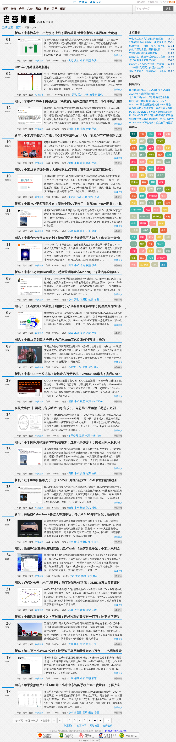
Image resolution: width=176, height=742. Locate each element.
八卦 (30, 8)
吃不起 (134, 182)
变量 (142, 161)
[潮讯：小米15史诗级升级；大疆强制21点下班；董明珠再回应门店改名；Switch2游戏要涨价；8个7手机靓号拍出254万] (30, 192)
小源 (133, 196)
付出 (156, 209)
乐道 (82, 162)
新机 (70, 401)
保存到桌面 (153, 2)
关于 (54, 8)
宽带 (159, 203)
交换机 (145, 230)
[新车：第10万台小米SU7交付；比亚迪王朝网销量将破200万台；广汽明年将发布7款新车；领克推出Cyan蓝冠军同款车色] (30, 673)
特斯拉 (83, 299)
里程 (133, 175)
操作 (163, 230)
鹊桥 (161, 223)
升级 (82, 473)
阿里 (70, 333)
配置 (82, 401)
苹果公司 (73, 435)
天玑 (74, 94)
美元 (96, 367)
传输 (153, 223)
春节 (159, 148)
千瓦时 (160, 168)
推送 (77, 576)
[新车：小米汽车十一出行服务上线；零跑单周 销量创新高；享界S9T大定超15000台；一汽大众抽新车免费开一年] (30, 55)
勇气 (155, 264)
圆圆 (151, 175)
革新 (76, 128)
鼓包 (151, 189)
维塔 (76, 541)
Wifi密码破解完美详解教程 (143, 53)
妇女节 (160, 141)
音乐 (81, 435)
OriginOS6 (136, 209)
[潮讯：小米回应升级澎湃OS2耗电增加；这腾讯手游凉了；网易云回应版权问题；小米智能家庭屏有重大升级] (30, 464)
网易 (70, 473)
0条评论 (118, 60)
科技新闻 (39, 60)
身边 (142, 258)
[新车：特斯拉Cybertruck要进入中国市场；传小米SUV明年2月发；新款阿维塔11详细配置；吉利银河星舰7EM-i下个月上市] (30, 536)
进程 (133, 161)
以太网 (134, 230)
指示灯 (160, 244)
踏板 (88, 162)
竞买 (90, 197)
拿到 (142, 148)
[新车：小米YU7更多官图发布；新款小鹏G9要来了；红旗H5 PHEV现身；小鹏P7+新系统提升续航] (30, 226)
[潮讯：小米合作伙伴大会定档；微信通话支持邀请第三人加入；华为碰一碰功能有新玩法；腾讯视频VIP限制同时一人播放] (30, 260)
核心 (151, 134)
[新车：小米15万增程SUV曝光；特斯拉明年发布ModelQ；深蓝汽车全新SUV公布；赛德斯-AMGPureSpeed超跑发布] (30, 294)
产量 (88, 128)
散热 (159, 189)
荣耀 (82, 333)
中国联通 (153, 196)
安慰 (133, 264)
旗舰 (82, 507)
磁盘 (133, 155)
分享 (21, 8)
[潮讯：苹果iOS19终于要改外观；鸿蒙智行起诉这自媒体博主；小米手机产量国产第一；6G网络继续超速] (30, 123)
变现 (159, 251)
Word (151, 155)
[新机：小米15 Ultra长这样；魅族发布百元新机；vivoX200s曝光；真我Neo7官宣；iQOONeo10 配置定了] (30, 396)
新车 (94, 678)
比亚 (82, 231)
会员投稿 (107, 725)
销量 (76, 678)
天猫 (94, 610)
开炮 (159, 161)
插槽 (142, 196)
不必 (142, 251)
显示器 (160, 175)
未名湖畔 (161, 258)
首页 (5, 8)
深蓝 (76, 299)
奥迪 (88, 644)
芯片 (80, 94)
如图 (159, 237)
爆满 (151, 161)
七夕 (155, 230)
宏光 (82, 644)
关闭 (151, 258)
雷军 (70, 162)
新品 (88, 507)
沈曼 (168, 161)
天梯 (133, 203)
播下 (142, 155)
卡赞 (84, 367)
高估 (133, 216)
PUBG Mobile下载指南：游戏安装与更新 (151, 122)
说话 (142, 141)
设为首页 (141, 2)
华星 (96, 712)
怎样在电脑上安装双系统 (142, 60)
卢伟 (76, 610)
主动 (168, 203)
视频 (88, 265)
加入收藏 (164, 2)
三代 (100, 94)
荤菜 (142, 189)
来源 (88, 401)
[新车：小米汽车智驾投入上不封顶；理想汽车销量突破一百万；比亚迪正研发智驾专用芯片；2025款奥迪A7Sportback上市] (30, 639)
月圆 (142, 175)
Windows (144, 216)
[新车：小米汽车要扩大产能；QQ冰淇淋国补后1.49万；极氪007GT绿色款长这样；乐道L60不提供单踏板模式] (30, 157)
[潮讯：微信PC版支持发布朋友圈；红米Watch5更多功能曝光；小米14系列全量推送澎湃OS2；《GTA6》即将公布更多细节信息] (30, 571)
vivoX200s (97, 401)
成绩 (165, 209)
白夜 (94, 473)
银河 (90, 541)
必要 (151, 251)
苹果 (94, 128)
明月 (133, 168)
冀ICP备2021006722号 (89, 740)
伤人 (133, 141)
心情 (133, 251)
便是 (133, 258)
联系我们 (69, 725)
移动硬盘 (157, 216)
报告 (90, 712)
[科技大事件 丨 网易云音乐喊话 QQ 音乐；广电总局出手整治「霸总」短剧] (30, 430)
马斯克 (72, 367)
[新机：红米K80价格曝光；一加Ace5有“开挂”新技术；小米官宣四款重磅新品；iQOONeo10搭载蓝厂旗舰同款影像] (30, 502)
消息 (99, 435)
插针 (168, 237)
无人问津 (144, 264)
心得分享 (39, 95)
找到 (163, 196)
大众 (76, 60)
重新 (133, 189)
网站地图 (94, 725)
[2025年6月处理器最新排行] (30, 89)
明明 (153, 182)
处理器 (93, 94)
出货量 (77, 712)
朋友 (95, 576)
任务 (151, 244)
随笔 (46, 8)
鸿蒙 (70, 128)
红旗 (94, 231)
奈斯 (169, 155)
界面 (144, 182)
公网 (133, 223)
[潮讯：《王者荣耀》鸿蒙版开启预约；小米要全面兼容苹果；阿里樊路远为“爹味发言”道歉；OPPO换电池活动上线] (30, 328)
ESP (151, 148)
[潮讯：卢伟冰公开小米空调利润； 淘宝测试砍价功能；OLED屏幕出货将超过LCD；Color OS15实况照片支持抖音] (30, 605)
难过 (163, 264)
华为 (94, 60)
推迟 (148, 209)
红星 (133, 237)
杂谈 (13, 8)
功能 (82, 610)
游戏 (38, 8)
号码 (96, 197)
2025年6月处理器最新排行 (33, 67)
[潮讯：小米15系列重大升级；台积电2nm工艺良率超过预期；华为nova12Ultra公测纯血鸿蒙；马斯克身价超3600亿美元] (30, 362)
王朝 (88, 678)
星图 (142, 244)
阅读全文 (118, 55)
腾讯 (70, 265)
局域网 (143, 223)
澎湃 (88, 473)
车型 (88, 60)
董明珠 (72, 197)
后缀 (133, 148)
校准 (161, 182)
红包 (168, 148)
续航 (76, 231)
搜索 (168, 8)
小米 (82, 60)
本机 (168, 216)
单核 (151, 203)
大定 (70, 60)
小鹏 (76, 162)
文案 (142, 134)
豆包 (168, 134)
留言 (63, 8)
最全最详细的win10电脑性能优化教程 (149, 97)
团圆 (142, 168)
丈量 (168, 251)
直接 (133, 134)
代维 (142, 203)
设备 (94, 265)
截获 (151, 168)
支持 (94, 333)
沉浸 (79, 197)
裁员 (151, 237)
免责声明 (81, 725)
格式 (160, 155)
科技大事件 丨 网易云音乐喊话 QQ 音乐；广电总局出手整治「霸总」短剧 (65, 408)
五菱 (70, 644)
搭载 (94, 507)
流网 (142, 237)
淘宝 (88, 610)
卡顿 (159, 134)
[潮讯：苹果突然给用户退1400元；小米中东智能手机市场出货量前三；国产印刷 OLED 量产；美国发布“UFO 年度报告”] (30, 707)
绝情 (151, 141)
